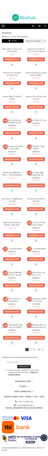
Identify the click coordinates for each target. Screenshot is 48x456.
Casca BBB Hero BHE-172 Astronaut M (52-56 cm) (36, 326)
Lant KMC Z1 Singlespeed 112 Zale (12, 200)
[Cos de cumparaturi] (39, 26)
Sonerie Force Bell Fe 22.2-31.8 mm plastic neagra (36, 50)
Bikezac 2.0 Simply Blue (36, 248)
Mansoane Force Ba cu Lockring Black (12, 299)
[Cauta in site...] (45, 26)
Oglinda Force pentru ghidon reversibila (12, 223)
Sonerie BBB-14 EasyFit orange (12, 97)
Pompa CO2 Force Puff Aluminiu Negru (36, 223)
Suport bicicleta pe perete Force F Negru (36, 74)
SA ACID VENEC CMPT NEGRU (36, 147)
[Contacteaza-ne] (33, 26)
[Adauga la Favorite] (12, 65)
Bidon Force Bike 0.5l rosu (36, 120)
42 (39, 349)
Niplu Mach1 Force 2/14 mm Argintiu (12, 50)
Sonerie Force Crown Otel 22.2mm (36, 97)
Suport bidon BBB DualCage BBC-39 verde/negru (36, 173)
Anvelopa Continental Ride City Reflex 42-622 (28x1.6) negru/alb (12, 121)
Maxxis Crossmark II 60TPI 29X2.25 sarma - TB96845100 (36, 299)
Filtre (13, 41)
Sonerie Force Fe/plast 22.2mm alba (12, 74)
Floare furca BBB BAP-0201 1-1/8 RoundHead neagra (12, 173)
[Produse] (3, 27)
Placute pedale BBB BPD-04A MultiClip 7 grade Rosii (12, 273)
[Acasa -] (24, 17)
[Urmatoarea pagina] (42, 349)
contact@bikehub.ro (25, 405)
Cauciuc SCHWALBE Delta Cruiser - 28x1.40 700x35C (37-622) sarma (12, 326)
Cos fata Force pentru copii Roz (36, 200)
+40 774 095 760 (25, 401)
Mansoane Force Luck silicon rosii (36, 273)
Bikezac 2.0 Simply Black (12, 248)
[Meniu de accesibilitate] (43, 437)
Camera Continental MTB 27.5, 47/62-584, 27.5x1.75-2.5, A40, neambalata (12, 147)
